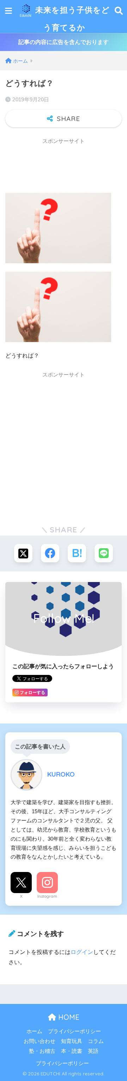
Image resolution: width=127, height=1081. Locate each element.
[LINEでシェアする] (104, 553)
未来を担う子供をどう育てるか (71, 18)
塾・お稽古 (42, 1051)
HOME (67, 1017)
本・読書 (71, 1051)
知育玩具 (71, 1041)
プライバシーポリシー (74, 1031)
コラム (96, 1041)
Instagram (47, 896)
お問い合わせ (39, 1041)
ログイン (82, 952)
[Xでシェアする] (23, 553)
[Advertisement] (61, 166)
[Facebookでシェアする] (50, 553)
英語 (93, 1051)
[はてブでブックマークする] (77, 553)
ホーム (34, 1031)
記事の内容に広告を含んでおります (63, 42)
